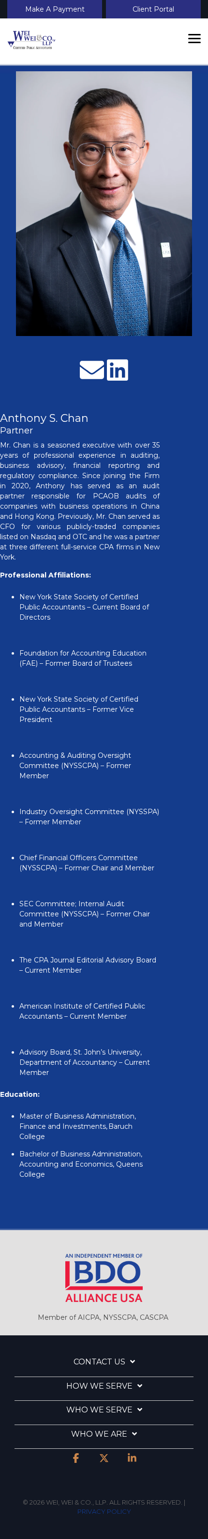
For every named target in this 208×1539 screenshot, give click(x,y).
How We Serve (99, 1386)
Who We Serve (99, 1409)
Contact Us (99, 1361)
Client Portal (153, 9)
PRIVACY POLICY (104, 1511)
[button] (194, 38)
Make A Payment (55, 9)
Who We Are (99, 1434)
